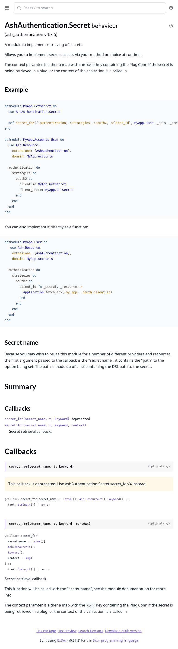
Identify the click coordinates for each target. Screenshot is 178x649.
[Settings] (171, 8)
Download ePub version (123, 631)
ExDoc (62, 640)
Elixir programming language (115, 640)
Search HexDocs (90, 631)
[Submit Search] (19, 8)
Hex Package (46, 631)
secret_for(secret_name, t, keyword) (37, 419)
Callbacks (17, 408)
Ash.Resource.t (90, 499)
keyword (114, 499)
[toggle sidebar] (6, 7)
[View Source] (171, 23)
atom (68, 499)
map (28, 558)
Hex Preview (67, 631)
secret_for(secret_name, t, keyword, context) (45, 425)
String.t (24, 504)
